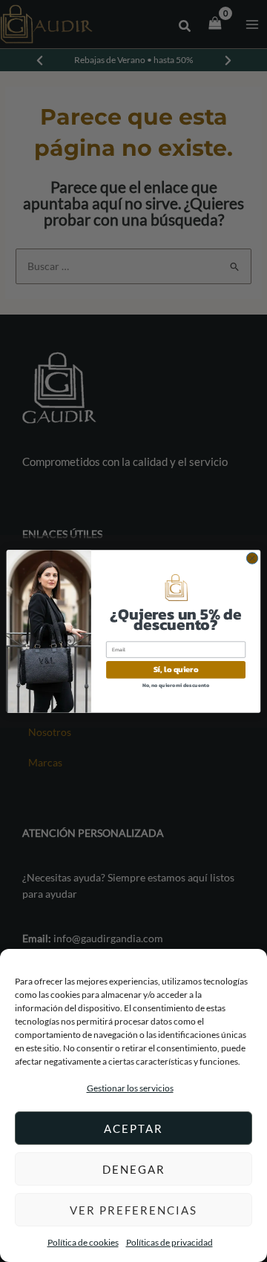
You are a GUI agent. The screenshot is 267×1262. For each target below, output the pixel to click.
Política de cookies (83, 1242)
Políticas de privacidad (169, 1242)
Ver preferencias (133, 1210)
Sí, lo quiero (176, 669)
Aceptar (133, 1128)
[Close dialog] (251, 557)
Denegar (133, 1169)
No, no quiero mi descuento (175, 684)
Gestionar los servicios (130, 1088)
